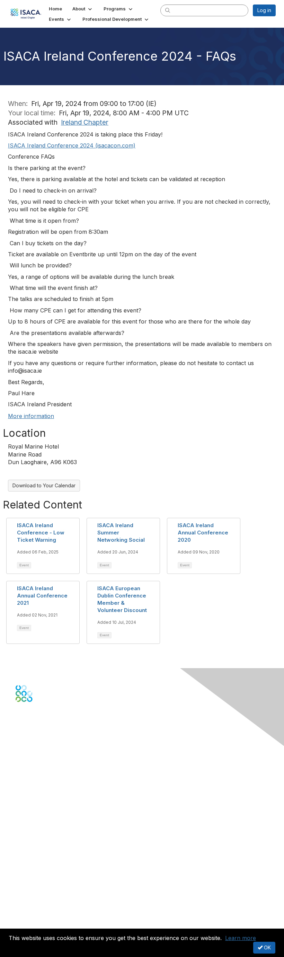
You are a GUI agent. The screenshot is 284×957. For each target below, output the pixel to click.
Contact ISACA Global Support (51, 786)
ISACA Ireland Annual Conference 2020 (203, 532)
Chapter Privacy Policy (42, 924)
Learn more (240, 937)
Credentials (29, 840)
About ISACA (30, 887)
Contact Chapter (34, 776)
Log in (264, 10)
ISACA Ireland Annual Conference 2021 (42, 595)
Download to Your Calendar (44, 485)
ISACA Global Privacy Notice (48, 914)
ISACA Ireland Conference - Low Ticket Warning (40, 532)
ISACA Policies (32, 900)
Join (20, 827)
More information (31, 416)
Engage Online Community (46, 736)
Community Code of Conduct (49, 894)
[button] (82, 8)
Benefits (25, 833)
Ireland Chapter (84, 122)
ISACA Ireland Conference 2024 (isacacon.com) (71, 145)
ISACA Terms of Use (39, 907)
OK (267, 947)
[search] (167, 10)
